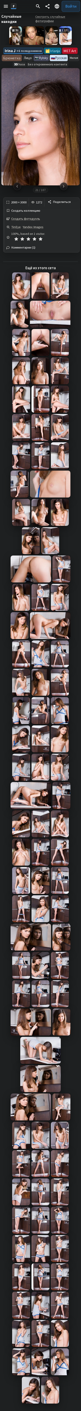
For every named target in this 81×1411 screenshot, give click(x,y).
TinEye (16, 227)
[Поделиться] (47, 6)
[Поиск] (38, 6)
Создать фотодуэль (25, 219)
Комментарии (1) (23, 247)
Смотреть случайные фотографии (50, 19)
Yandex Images (33, 227)
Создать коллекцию (25, 211)
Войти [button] (70, 6)
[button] (6, 6)
